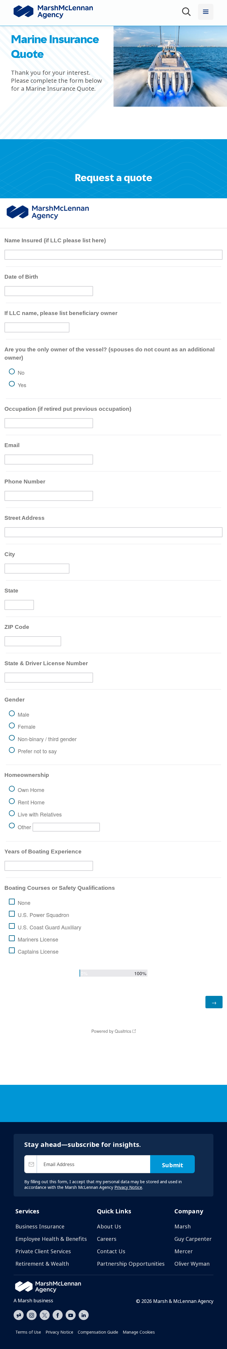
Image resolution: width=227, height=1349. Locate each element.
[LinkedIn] (84, 1314)
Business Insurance (39, 1226)
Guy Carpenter (193, 1238)
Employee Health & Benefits (51, 1238)
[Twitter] (45, 1314)
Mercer (183, 1251)
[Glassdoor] (19, 1315)
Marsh (182, 1226)
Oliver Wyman (192, 1263)
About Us (109, 1226)
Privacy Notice (59, 1332)
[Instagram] (32, 1315)
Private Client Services (43, 1251)
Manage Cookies (139, 1332)
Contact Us (111, 1251)
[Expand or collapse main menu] (205, 12)
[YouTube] (71, 1314)
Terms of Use (28, 1332)
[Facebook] (58, 1314)
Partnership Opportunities (131, 1263)
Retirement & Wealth (42, 1263)
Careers (106, 1238)
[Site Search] (187, 12)
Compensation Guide (98, 1332)
